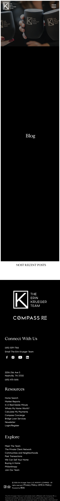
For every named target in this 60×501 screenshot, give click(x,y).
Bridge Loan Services (15, 418)
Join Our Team (12, 470)
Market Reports (12, 401)
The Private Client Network (18, 449)
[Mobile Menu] (53, 6)
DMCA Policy (44, 485)
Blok (23, 487)
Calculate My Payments (16, 411)
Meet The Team (12, 446)
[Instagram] (13, 357)
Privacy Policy (30, 485)
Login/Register (12, 425)
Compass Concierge (15, 415)
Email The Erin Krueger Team (19, 351)
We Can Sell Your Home (17, 459)
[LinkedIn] (27, 357)
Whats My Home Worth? (17, 408)
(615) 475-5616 (11, 379)
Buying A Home (12, 463)
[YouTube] (20, 357)
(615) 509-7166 (12, 347)
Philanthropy (11, 466)
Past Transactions (13, 456)
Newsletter (10, 422)
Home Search (11, 398)
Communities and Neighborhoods (21, 452)
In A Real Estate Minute (16, 404)
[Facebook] (7, 357)
